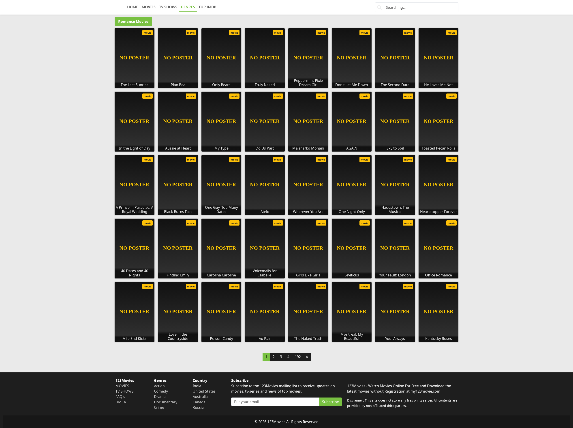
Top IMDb (207, 6)
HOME (132, 6)
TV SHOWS (168, 6)
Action (159, 385)
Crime (159, 407)
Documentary (165, 402)
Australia (200, 396)
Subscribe (330, 401)
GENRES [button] (188, 6)
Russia (198, 407)
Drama (160, 396)
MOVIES (149, 6)
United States (204, 391)
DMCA (120, 402)
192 (298, 356)
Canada (199, 402)
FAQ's (120, 396)
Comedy (161, 391)
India (197, 385)
